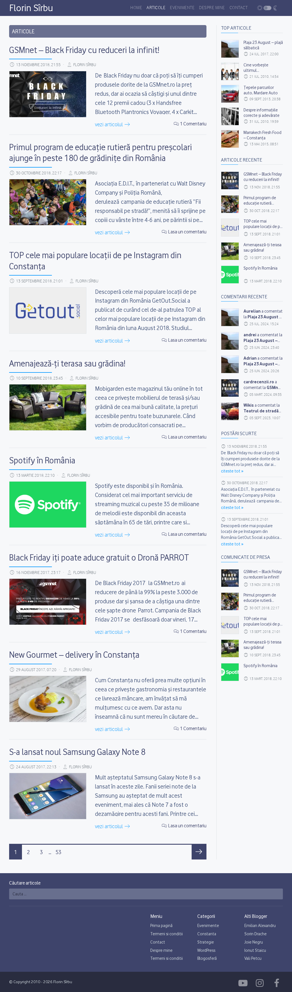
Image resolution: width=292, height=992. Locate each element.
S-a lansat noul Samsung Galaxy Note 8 (77, 752)
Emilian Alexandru (260, 925)
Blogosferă (207, 958)
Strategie (205, 942)
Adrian (250, 358)
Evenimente (182, 8)
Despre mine (212, 8)
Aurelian (252, 311)
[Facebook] (244, 983)
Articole (156, 8)
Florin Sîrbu (31, 8)
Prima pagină (161, 925)
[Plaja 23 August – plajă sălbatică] (230, 49)
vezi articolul (109, 124)
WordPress (206, 950)
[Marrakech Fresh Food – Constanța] (230, 139)
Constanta (206, 933)
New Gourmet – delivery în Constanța (74, 654)
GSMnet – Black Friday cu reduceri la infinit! (84, 50)
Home (136, 8)
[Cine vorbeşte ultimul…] (230, 71)
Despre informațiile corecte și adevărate (261, 112)
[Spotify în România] (47, 504)
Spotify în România (42, 460)
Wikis (249, 405)
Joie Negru (253, 942)
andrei (250, 334)
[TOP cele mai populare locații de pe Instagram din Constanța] (47, 310)
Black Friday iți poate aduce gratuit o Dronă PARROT (99, 557)
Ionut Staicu (255, 950)
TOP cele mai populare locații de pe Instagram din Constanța (263, 229)
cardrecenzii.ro (259, 381)
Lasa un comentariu (187, 231)
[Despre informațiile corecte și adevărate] (230, 116)
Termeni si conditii (166, 933)
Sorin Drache (255, 933)
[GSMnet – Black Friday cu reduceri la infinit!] (47, 94)
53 (58, 852)
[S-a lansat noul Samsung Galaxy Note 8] (47, 796)
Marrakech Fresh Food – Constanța (262, 135)
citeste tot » (232, 471)
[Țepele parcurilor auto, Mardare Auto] (230, 94)
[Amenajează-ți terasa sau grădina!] (47, 407)
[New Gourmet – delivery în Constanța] (47, 699)
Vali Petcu (252, 958)
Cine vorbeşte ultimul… (256, 67)
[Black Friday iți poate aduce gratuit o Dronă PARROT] (47, 602)
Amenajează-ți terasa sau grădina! (67, 363)
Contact (239, 8)
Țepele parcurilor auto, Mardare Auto (261, 90)
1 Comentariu (193, 123)
